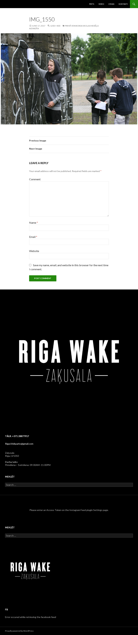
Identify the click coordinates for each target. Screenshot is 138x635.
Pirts (91, 4)
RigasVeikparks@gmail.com (19, 443)
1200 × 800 (55, 25)
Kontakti (123, 4)
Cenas (111, 4)
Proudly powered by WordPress (19, 631)
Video (101, 4)
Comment (35, 179)
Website (34, 251)
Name (33, 222)
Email (33, 236)
